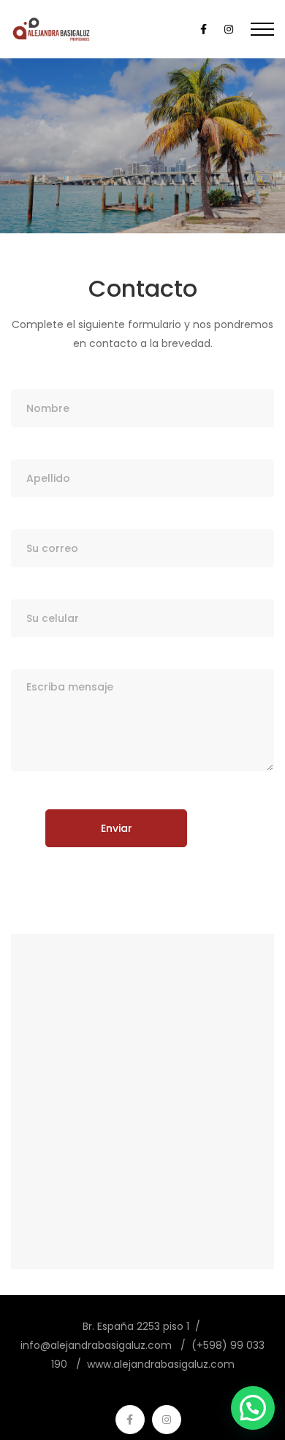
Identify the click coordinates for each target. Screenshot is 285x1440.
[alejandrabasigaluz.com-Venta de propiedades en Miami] (51, 29)
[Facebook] (130, 1419)
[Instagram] (166, 1419)
